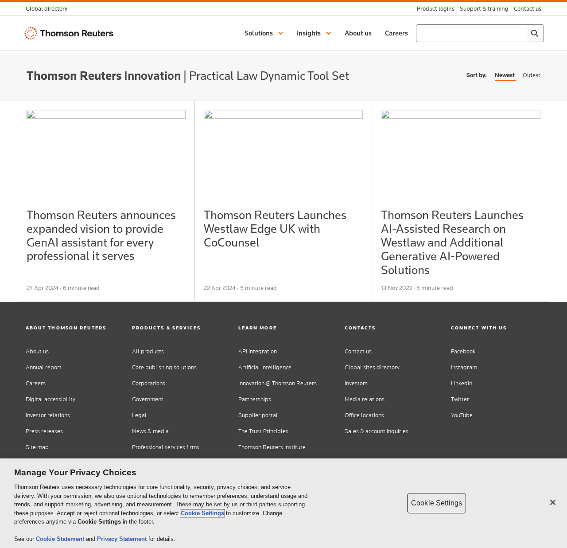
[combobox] (480, 33)
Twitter (460, 399)
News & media (150, 431)
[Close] (553, 502)
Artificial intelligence (264, 367)
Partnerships (254, 399)
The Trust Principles (263, 431)
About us (37, 351)
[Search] (535, 33)
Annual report (44, 367)
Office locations (364, 415)
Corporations (148, 383)
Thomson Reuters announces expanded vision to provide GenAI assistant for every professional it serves (101, 235)
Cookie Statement (61, 539)
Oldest (531, 75)
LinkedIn (461, 383)
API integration (257, 351)
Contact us (358, 351)
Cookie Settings (202, 513)
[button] (265, 33)
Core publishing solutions (164, 367)
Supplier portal (258, 415)
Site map (37, 447)
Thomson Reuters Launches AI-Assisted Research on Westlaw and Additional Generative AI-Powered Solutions (452, 242)
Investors (356, 383)
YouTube (462, 415)
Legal (139, 415)
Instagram (464, 367)
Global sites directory (372, 367)
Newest (505, 75)
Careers (36, 383)
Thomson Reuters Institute (272, 447)
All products (148, 351)
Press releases (44, 431)
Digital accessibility (50, 399)
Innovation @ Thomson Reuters (277, 383)
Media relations (364, 399)
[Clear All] (517, 33)
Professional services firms (165, 447)
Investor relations (48, 415)
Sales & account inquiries (376, 431)
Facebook (463, 351)
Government (147, 399)
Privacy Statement (122, 539)
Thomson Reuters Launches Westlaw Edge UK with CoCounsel (275, 228)
